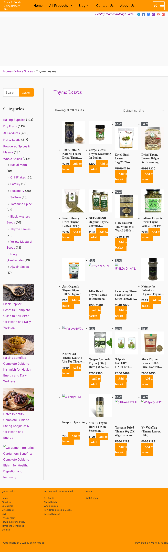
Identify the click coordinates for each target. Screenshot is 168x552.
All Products (58, 6)
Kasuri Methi (19, 164)
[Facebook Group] (148, 14)
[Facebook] (143, 14)
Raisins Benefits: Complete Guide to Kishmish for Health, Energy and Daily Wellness (17, 369)
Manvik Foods (12, 2)
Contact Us (105, 6)
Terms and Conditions (13, 525)
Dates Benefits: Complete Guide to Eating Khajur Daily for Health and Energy (16, 425)
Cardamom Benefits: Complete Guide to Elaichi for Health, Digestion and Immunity (17, 465)
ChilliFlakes (18, 177)
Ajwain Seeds (19, 266)
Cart (4, 514)
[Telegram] (138, 14)
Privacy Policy (8, 518)
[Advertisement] (84, 42)
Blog (82, 6)
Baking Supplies (14, 119)
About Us (127, 6)
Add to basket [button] (72, 166)
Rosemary (17, 190)
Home (38, 6)
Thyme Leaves (20, 229)
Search (26, 92)
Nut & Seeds (11, 139)
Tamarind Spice (21, 204)
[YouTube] (158, 14)
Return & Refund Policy (13, 521)
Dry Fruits (10, 126)
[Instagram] (153, 14)
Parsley (15, 184)
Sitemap (6, 529)
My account (8, 509)
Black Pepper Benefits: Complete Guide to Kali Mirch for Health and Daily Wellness (17, 315)
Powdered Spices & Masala (58, 509)
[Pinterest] (163, 14)
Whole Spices (23, 71)
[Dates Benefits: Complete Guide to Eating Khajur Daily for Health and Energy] (18, 399)
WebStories (92, 498)
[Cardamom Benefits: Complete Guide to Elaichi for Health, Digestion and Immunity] (18, 448)
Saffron (15, 197)
